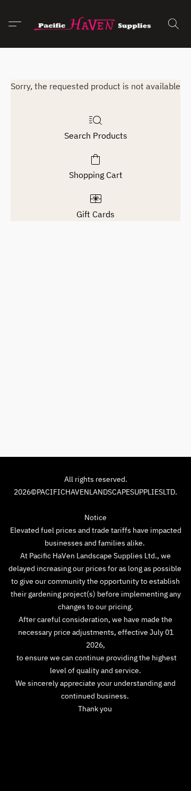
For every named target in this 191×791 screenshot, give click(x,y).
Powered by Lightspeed (96, 763)
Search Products (95, 135)
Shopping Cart (96, 174)
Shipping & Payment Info (133, 728)
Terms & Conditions (49, 728)
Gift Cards (95, 214)
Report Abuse (95, 744)
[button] (95, 24)
